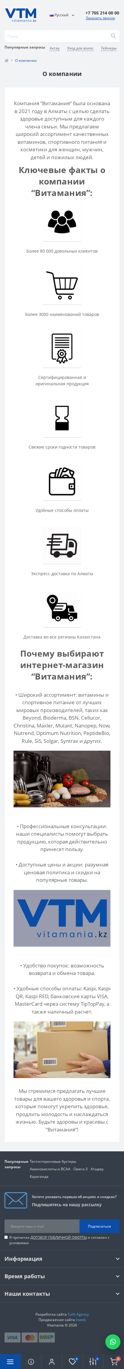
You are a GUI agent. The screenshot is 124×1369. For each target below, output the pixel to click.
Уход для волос (80, 48)
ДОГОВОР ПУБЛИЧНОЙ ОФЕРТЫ (58, 1237)
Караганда (39, 1176)
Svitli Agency (78, 1314)
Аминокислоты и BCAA (50, 1169)
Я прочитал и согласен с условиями (59, 1240)
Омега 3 (80, 1169)
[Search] (113, 36)
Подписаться (99, 1226)
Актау (55, 48)
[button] (51, 1361)
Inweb (81, 1319)
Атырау (97, 1169)
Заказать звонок (100, 18)
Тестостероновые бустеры (53, 1161)
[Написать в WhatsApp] (112, 1341)
